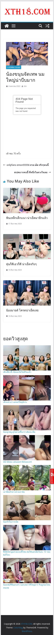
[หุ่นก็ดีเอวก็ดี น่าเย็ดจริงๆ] (27, 236)
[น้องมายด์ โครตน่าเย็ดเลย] (27, 282)
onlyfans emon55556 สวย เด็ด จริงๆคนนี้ (28, 165)
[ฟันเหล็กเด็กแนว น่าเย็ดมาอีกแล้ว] (27, 189)
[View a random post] (47, 25)
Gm (25, 86)
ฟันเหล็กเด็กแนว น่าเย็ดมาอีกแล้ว (27, 218)
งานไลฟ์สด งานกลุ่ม (13, 67)
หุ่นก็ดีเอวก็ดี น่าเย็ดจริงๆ (21, 264)
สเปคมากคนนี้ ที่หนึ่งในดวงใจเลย (30, 172)
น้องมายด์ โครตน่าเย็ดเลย (22, 310)
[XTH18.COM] (6, 25)
